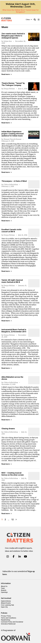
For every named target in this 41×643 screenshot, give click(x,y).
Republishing (5, 620)
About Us (4, 586)
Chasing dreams (8, 429)
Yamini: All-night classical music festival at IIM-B (12, 281)
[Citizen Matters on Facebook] (13, 556)
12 (12, 519)
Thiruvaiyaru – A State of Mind (14, 181)
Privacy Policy (6, 616)
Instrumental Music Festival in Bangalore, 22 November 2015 (13, 330)
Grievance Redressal (8, 624)
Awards (3, 590)
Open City (4, 607)
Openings (4, 592)
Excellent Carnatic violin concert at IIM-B (11, 230)
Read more (5, 74)
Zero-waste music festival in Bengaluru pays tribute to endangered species (13, 36)
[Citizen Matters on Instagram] (7, 556)
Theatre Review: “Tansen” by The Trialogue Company (13, 84)
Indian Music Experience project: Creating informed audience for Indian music (12, 134)
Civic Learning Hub (7, 605)
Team (3, 588)
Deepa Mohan (9, 89)
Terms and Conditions (8, 618)
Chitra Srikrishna (11, 184)
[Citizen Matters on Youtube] (25, 556)
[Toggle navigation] (39, 20)
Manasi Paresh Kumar (12, 139)
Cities (28, 19)
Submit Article (6, 601)
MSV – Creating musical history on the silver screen (12, 474)
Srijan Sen (8, 41)
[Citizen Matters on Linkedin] (19, 556)
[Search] (35, 20)
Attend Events (6, 603)
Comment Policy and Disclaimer (12, 622)
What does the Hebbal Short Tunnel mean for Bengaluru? (20, 11)
